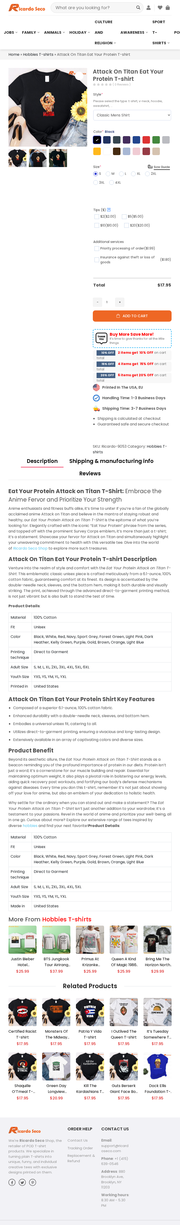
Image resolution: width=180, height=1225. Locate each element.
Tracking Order (80, 1148)
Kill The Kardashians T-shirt (90, 1089)
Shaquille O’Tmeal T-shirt (22, 1089)
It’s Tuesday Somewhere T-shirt (157, 1034)
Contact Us (78, 1140)
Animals (52, 32)
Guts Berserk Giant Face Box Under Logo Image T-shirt (124, 1089)
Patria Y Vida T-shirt (90, 1034)
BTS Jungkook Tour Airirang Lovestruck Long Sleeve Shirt (56, 962)
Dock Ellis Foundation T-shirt (158, 1089)
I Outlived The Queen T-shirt (124, 1034)
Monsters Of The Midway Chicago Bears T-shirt (56, 1034)
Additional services (108, 241)
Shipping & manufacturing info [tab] (111, 461)
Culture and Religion (103, 32)
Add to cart (134, 316)
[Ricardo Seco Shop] (26, 7)
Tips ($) (101, 210)
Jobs (9, 32)
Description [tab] (42, 461)
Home (13, 54)
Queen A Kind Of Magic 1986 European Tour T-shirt (123, 962)
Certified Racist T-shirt (22, 1034)
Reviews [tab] (90, 473)
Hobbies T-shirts (38, 54)
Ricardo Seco (31, 1140)
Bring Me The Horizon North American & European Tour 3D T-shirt (157, 962)
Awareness (132, 32)
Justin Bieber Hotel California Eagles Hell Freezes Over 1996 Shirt (22, 962)
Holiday (77, 32)
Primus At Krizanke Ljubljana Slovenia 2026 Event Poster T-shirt (90, 962)
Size (97, 166)
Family (29, 32)
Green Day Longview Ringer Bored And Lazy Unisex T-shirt (56, 1089)
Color (104, 131)
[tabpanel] (90, 699)
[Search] (138, 7)
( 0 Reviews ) (122, 84)
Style (98, 94)
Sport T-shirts (159, 32)
